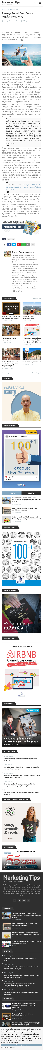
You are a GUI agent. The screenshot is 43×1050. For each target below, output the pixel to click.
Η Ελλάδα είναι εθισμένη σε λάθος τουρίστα (10, 339)
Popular (12, 493)
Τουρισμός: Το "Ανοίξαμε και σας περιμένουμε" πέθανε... (11, 317)
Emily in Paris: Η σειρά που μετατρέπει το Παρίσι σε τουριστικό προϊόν (10, 363)
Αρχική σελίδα (6, 9)
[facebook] (14, 291)
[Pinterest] (19, 244)
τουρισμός (15, 9)
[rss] (21, 291)
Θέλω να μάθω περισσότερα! (9, 1042)
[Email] (28, 244)
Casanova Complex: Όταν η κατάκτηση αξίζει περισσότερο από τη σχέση (26, 1023)
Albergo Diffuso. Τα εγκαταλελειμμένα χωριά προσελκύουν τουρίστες (23, 187)
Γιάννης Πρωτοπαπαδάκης (23, 252)
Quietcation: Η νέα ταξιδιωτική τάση (28, 317)
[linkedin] (16, 291)
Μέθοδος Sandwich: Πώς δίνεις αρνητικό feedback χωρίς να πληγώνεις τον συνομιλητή (26, 518)
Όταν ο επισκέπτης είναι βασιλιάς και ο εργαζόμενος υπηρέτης (24, 509)
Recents (31, 493)
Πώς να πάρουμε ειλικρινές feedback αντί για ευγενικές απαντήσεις (21, 793)
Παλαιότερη (36, 373)
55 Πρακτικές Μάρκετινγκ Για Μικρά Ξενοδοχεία (18, 863)
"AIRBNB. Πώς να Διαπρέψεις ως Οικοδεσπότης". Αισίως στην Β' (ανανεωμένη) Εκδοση (32, 340)
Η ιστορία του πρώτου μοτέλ (32, 362)
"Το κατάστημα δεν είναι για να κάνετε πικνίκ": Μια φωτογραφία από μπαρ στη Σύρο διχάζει (26, 499)
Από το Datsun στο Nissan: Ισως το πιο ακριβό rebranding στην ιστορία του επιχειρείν (21, 768)
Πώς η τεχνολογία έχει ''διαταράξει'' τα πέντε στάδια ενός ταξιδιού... (26, 942)
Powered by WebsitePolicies (8, 1047)
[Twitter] (14, 244)
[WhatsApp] (23, 244)
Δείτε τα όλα (37, 298)
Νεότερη (6, 373)
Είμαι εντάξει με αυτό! (21, 1045)
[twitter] (19, 291)
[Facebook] (9, 244)
